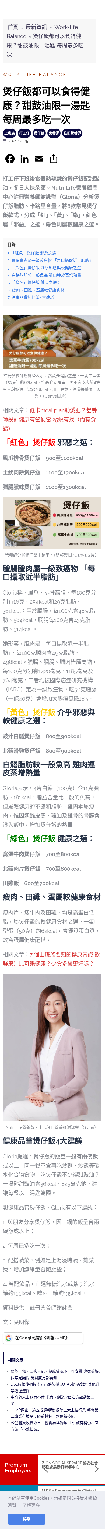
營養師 (54, 133)
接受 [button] (26, 1519)
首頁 (13, 27)
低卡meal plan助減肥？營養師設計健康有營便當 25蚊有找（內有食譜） (50, 419)
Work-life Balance (35, 74)
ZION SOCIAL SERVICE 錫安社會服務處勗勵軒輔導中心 (70, 1465)
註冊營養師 (72, 133)
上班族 (9, 133)
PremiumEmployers (18, 1467)
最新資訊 (36, 27)
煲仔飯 (39, 133)
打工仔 (24, 133)
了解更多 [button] (31, 1505)
